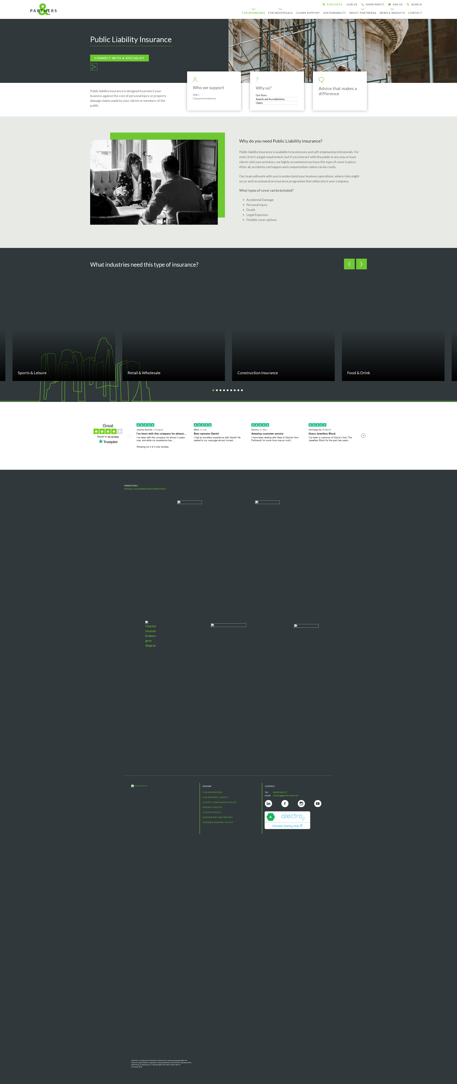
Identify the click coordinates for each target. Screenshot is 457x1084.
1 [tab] (214, 390)
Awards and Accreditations (270, 99)
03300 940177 (280, 792)
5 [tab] (229, 390)
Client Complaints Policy (220, 802)
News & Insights (392, 12)
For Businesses (253, 12)
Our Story (261, 95)
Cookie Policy (212, 812)
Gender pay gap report (218, 817)
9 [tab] (243, 390)
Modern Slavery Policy (218, 822)
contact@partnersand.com (285, 795)
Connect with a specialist (119, 58)
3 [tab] (221, 390)
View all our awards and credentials (145, 488)
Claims (259, 102)
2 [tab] (218, 390)
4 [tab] (225, 390)
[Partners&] (161, 922)
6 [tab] (232, 390)
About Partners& (362, 12)
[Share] (93, 66)
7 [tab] (236, 390)
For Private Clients (215, 797)
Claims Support (308, 12)
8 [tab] (239, 390)
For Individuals (280, 12)
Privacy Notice (212, 807)
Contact (415, 12)
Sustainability (334, 12)
